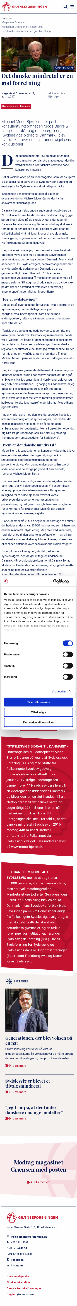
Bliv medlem (42, 1182)
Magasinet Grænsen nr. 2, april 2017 (23, 26)
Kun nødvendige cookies (38, 722)
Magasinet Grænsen (13, 22)
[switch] (68, 654)
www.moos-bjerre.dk (26, 847)
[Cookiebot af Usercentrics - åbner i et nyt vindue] (57, 581)
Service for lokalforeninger (24, 1288)
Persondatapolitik (18, 1276)
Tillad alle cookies (38, 702)
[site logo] (24, 6)
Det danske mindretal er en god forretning (26, 31)
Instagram (16, 1265)
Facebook (16, 1259)
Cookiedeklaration (18, 1282)
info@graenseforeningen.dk (28, 1236)
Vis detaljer (59, 691)
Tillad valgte (38, 712)
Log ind (11, 1294)
